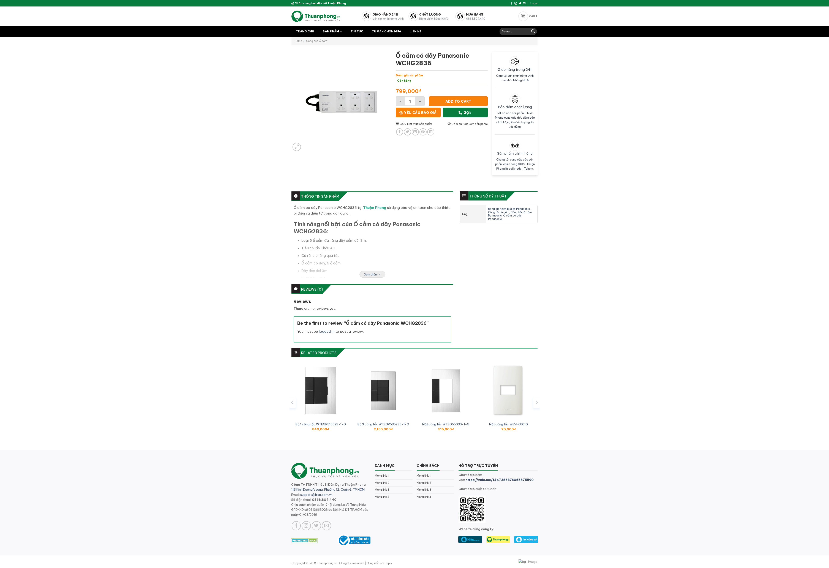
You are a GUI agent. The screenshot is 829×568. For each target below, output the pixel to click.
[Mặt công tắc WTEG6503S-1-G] (446, 390)
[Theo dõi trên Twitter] (520, 3)
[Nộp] (533, 31)
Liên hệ (415, 31)
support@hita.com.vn (316, 495)
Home (298, 41)
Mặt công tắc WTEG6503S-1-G (445, 424)
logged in (326, 331)
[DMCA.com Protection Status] (304, 540)
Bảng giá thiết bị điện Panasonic (509, 208)
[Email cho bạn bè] (415, 131)
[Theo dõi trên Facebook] (511, 3)
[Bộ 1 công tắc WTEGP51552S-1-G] (320, 390)
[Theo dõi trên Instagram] (515, 3)
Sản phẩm (331, 31)
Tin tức (357, 31)
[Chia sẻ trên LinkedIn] (430, 131)
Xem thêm (371, 274)
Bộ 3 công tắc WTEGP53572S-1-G (383, 424)
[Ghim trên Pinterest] (423, 131)
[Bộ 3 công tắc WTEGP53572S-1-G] (383, 390)
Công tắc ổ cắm (316, 41)
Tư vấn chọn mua (386, 31)
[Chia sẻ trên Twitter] (407, 131)
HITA (525, 80)
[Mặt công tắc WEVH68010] (508, 390)
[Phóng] (297, 147)
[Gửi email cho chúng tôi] (524, 3)
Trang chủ (305, 31)
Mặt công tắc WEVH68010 (508, 424)
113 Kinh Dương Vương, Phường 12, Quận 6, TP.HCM (328, 490)
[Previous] (292, 402)
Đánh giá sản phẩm (409, 75)
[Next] (536, 402)
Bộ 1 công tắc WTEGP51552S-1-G (321, 424)
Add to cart (458, 101)
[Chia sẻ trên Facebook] (399, 131)
